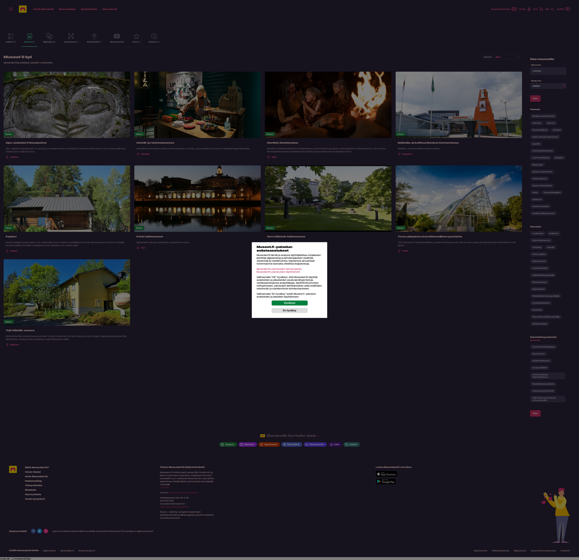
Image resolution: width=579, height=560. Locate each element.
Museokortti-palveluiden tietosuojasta (279, 268)
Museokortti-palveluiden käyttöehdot (278, 271)
